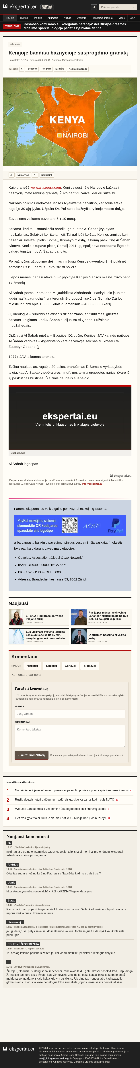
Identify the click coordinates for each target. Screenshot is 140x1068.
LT (94, 7)
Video (122, 18)
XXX (132, 18)
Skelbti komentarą (31, 755)
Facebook (32, 69)
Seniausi (51, 665)
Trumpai (24, 18)
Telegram (46, 69)
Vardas (19, 706)
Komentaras (22, 722)
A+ (35, 175)
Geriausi (70, 665)
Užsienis (81, 18)
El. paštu (59, 69)
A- (11, 175)
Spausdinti (46, 175)
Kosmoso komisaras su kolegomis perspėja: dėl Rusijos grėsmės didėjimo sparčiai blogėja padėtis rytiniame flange (75, 26)
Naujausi (32, 665)
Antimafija (53, 18)
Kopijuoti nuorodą (78, 69)
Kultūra (67, 18)
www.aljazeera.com (45, 187)
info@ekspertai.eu (92, 483)
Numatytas (23, 175)
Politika (38, 18)
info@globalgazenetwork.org (54, 1058)
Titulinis (10, 18)
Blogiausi (90, 665)
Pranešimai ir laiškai (102, 18)
